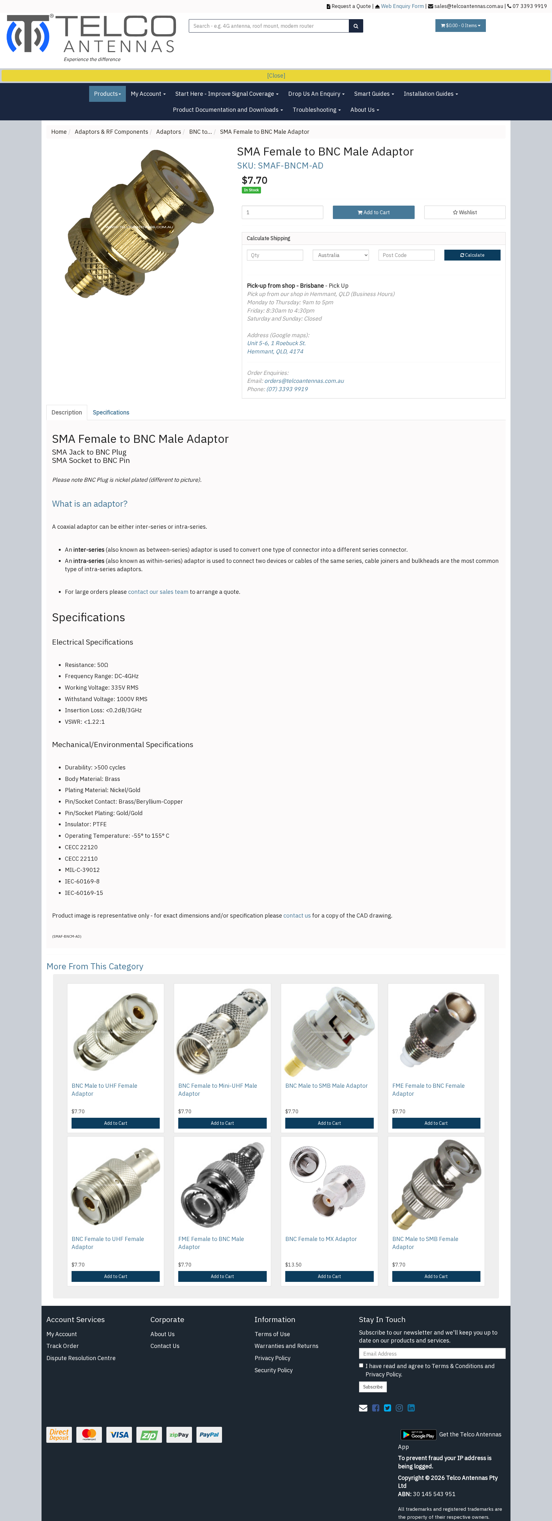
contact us (297, 915)
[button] (465, 212)
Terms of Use (272, 1334)
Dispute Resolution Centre (81, 1358)
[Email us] (363, 1407)
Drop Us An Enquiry (314, 93)
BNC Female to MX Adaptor (321, 1239)
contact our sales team (158, 591)
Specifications (111, 412)
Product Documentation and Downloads (226, 109)
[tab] (67, 412)
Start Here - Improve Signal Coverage (225, 93)
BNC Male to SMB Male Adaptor (326, 1085)
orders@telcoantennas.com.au (304, 380)
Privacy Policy (272, 1358)
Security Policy (274, 1370)
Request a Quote (351, 6)
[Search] (356, 26)
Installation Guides (429, 93)
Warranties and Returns (286, 1346)
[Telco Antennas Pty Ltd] (92, 33)
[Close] (276, 75)
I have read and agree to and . (430, 1370)
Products (106, 93)
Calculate (474, 255)
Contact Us (165, 1346)
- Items (462, 25)
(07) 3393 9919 (287, 389)
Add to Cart (376, 212)
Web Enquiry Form (402, 6)
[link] (375, 1407)
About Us (363, 109)
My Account (147, 93)
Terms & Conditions (457, 1366)
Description (66, 412)
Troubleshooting (315, 109)
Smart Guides (372, 93)
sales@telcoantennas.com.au (468, 6)
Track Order (62, 1346)
